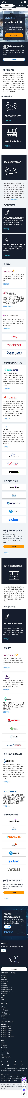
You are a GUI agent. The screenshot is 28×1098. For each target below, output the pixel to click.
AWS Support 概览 (5, 1053)
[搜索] (21, 1)
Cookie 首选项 (19, 1084)
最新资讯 (3, 995)
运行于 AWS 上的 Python (6, 1030)
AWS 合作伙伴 (4, 1018)
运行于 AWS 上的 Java (6, 1032)
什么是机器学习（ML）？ (7, 991)
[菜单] (24, 1)
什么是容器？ (4, 983)
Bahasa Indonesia (11, 1074)
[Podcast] (17, 1065)
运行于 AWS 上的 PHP (6, 1034)
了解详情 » (6, 229)
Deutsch (18, 1074)
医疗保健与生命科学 (7, 9)
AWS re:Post (4, 1049)
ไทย (17, 1078)
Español (3, 1076)
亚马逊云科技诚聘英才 (6, 1057)
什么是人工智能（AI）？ (6, 987)
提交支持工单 (4, 1047)
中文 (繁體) (14, 1080)
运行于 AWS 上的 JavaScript (7, 1036)
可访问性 (7, 1084)
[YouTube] (10, 1065)
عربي (4, 1074)
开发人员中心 (4, 1024)
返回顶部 (6, 553)
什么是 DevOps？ (5, 981)
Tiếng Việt (3, 1078)
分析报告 (3, 1016)
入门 (2, 1006)
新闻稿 (2, 999)
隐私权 (2, 1084)
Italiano (12, 1076)
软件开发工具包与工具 (6, 1026)
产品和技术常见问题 (5, 1014)
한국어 (2, 1080)
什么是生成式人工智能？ (6, 989)
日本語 (20, 1078)
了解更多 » (7, 120)
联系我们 (3, 1043)
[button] (7, 6)
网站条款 (12, 1084)
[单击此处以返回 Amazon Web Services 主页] (4, 2)
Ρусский (13, 1078)
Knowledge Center (5, 1051)
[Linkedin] (17, 1062)
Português (18, 1076)
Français (8, 1076)
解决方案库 (14, 199)
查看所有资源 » (9, 932)
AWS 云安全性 (4, 993)
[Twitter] (4, 1062)
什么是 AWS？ (4, 975)
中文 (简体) (7, 1080)
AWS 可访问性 (4, 979)
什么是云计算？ (4, 977)
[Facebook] (10, 1062)
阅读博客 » (6, 712)
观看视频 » (6, 284)
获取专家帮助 (4, 1045)
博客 (2, 997)
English (23, 1074)
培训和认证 (3, 1008)
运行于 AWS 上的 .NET (6, 1028)
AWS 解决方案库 (5, 1010)
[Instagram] (24, 1062)
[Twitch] (4, 1065)
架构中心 (3, 1012)
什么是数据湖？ (4, 985)
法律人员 (3, 1055)
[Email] (24, 1065)
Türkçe (8, 1078)
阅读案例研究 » (8, 306)
